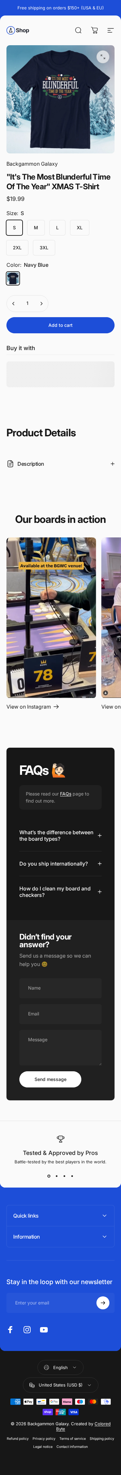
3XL (44, 247)
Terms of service (72, 1439)
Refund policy (18, 1439)
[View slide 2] (57, 1176)
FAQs (65, 793)
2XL (17, 247)
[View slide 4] (72, 1176)
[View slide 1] (49, 1176)
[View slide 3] (64, 1176)
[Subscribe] (102, 1302)
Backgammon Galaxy (32, 164)
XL (80, 227)
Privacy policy (44, 1439)
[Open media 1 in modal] (102, 56)
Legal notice (43, 1447)
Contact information (72, 1447)
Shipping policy (102, 1439)
